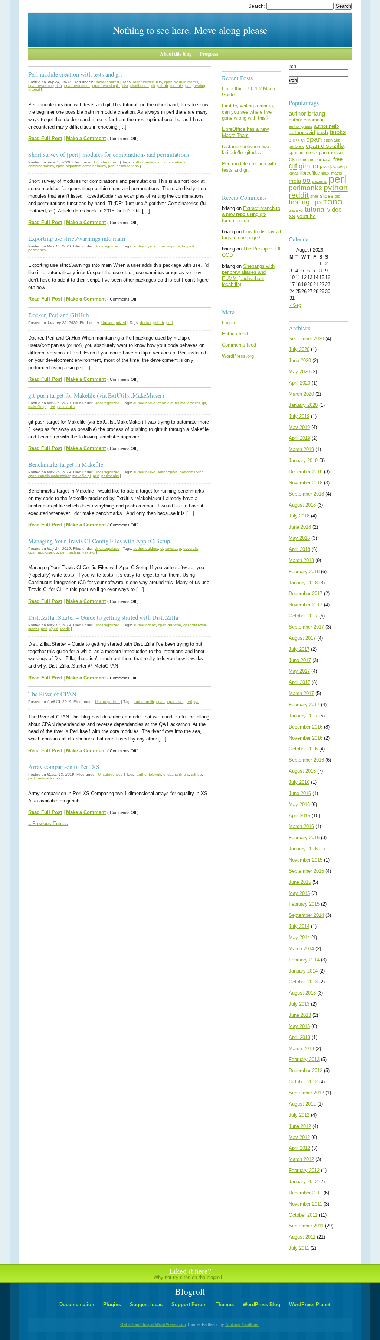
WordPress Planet (309, 1304)
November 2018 (305, 483)
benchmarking (192, 472)
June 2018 (300, 527)
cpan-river (175, 702)
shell (314, 196)
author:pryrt (167, 472)
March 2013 (301, 1048)
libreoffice (310, 173)
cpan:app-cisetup (43, 552)
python (336, 187)
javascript (339, 167)
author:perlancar (146, 162)
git (153, 86)
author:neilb (144, 702)
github (162, 86)
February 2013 (304, 1059)
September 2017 (306, 627)
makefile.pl (37, 407)
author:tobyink (149, 774)
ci (161, 548)
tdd (337, 196)
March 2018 (301, 560)
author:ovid (302, 132)
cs (292, 159)
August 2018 (302, 505)
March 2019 (301, 449)
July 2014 (299, 926)
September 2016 (306, 760)
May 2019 (299, 427)
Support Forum (189, 1304)
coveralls (190, 548)
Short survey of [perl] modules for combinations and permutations (108, 154)
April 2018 (299, 549)
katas (294, 173)
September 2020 (306, 338)
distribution (139, 86)
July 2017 (299, 649)
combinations (174, 162)
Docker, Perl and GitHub (58, 315)
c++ (296, 140)
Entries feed (235, 334)
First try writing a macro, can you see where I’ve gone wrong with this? (248, 112)
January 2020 (303, 405)
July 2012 (299, 1115)
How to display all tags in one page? (251, 235)
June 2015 (300, 882)
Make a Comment (86, 138)
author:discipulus (147, 82)
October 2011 (303, 1215)
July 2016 (299, 782)
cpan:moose (329, 152)
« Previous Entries (48, 823)
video (334, 209)
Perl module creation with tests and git (75, 74)
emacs (324, 159)
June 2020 (300, 360)
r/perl (53, 629)
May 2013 (299, 1026)
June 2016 (300, 793)
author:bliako (144, 403)
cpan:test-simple (106, 86)
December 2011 (305, 1192)
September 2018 (306, 494)
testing (199, 86)
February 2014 (304, 960)
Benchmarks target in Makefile (65, 464)
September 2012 (306, 1093)
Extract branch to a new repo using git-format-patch (251, 214)
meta (295, 181)
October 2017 (303, 616)
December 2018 (305, 471)
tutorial (34, 89)
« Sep (295, 305)
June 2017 (300, 660)
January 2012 (303, 1181)
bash (322, 132)
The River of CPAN (52, 694)
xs (58, 778)
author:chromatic (307, 120)
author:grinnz (144, 625)
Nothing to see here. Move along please (190, 29)
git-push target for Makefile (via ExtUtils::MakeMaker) (96, 395)
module (176, 86)
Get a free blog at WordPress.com (153, 1324)
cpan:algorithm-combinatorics (81, 166)
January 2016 (303, 848)
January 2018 (303, 582)
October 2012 (303, 1081)
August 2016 (302, 771)
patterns (319, 181)
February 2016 (304, 837)
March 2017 (301, 693)
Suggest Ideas (146, 1304)
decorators (306, 160)
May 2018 (299, 538)
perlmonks (37, 250)
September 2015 (306, 871)
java (324, 166)
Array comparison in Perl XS (63, 766)
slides (326, 196)
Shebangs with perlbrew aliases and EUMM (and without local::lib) (248, 275)
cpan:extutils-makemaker (179, 403)
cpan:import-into (171, 246)
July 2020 (299, 349)
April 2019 (299, 438)
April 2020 (299, 383)
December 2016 (305, 727)
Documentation (76, 1304)
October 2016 (303, 749)
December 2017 (305, 593)
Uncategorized (106, 82)
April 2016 (299, 815)
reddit (65, 629)
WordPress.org (238, 356)
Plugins (112, 1304)
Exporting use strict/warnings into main (76, 238)
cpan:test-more (77, 86)
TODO (333, 202)
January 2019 (303, 460)
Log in (228, 322)
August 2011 (302, 1237)
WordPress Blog (261, 1304)
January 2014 (303, 971)
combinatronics (41, 166)
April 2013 (299, 1037)
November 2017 (305, 604)
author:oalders (145, 548)
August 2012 (302, 1104)
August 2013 (302, 993)
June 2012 (300, 1126)
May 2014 (299, 937)
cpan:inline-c (178, 774)
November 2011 (305, 1204)
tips (316, 202)
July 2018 (299, 516)
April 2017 (299, 682)
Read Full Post (45, 138)
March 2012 (301, 1159)
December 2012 (305, 1070)
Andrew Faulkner (242, 1324)
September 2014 (306, 915)
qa (196, 702)
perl (188, 86)
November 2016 (305, 738)
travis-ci (88, 552)
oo (306, 180)
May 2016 (299, 804)
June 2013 (300, 1015)
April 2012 (299, 1148)
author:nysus (144, 246)
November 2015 (305, 860)
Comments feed (239, 345)
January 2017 (303, 715)
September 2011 (306, 1226)
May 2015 (299, 893)
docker (145, 323)
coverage (173, 548)
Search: (257, 6)
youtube (306, 216)
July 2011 (299, 1248)
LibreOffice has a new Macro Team (245, 132)
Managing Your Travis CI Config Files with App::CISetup (99, 540)
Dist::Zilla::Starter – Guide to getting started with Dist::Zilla (103, 617)
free (338, 159)
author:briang (307, 113)
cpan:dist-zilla (169, 625)
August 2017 (302, 638)
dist (125, 86)
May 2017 (299, 671)
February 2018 (304, 571)
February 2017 (304, 704)
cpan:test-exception (45, 86)
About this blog (176, 54)
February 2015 (304, 904)
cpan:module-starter (181, 82)
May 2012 (299, 1137)
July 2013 (299, 1004)
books (338, 132)
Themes (225, 1304)
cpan (160, 702)
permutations (128, 166)
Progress (209, 54)
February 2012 (304, 1170)
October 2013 (303, 981)
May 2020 (299, 371)
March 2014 (301, 948)
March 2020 (301, 394)
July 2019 (299, 416)
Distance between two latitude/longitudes (245, 150)
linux (325, 173)
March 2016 (301, 826)
